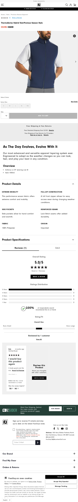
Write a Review (17, 17)
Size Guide (74, 102)
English (5, 500)
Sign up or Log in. (36, 135)
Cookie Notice (16, 483)
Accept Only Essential (61, 481)
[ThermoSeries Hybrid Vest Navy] (39, 63)
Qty (2, 112)
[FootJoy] (39, 5)
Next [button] (75, 61)
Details (51, 130)
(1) (10, 17)
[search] (67, 4)
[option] (39, 63)
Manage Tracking (61, 486)
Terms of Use (32, 481)
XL (21, 106)
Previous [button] (2, 61)
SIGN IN (69, 409)
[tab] (75, 5)
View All (39, 339)
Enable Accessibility (39, 1)
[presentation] (20, 247)
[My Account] (71, 4)
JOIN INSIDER (55, 409)
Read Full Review (18, 370)
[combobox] (7, 500)
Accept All (60, 477)
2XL (28, 106)
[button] (2, 4)
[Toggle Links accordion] (39, 453)
